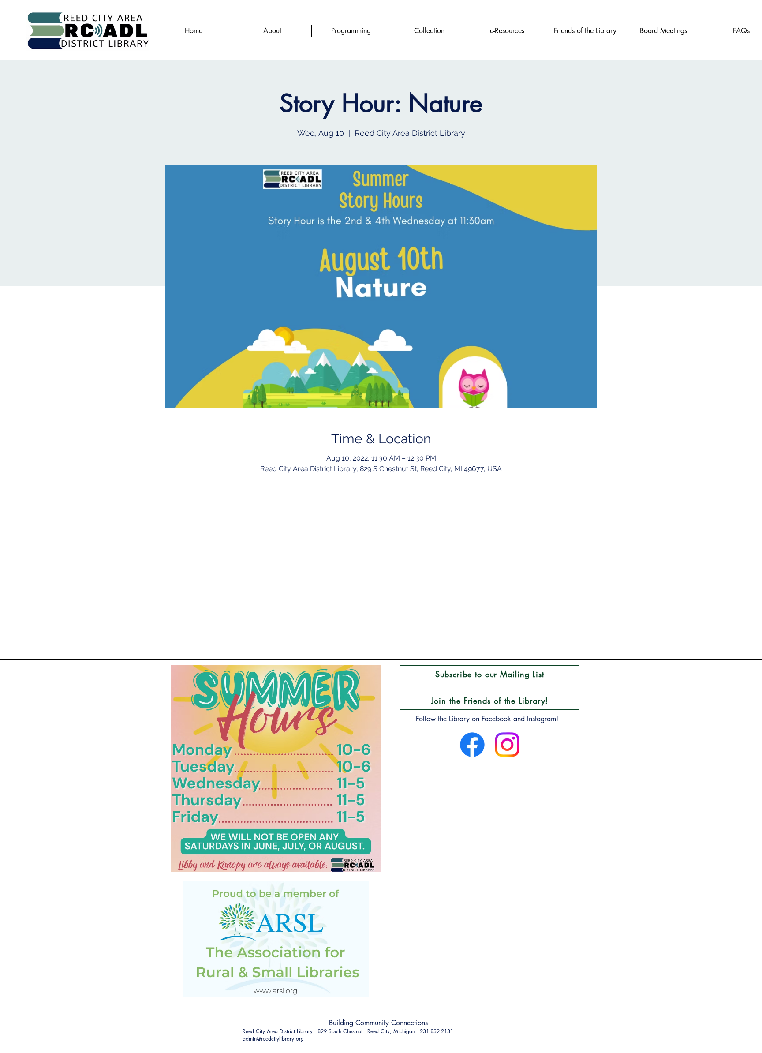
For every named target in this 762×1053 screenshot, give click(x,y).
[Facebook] (472, 744)
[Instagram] (507, 744)
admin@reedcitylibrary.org (273, 1038)
